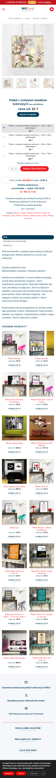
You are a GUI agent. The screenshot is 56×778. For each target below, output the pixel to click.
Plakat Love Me (41, 358)
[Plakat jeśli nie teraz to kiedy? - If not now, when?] (14, 599)
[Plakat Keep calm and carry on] (41, 642)
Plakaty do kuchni (34, 213)
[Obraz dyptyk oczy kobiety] (14, 471)
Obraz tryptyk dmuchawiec (14, 658)
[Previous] (6, 50)
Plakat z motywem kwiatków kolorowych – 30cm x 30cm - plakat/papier (30, 136)
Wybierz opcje (14, 365)
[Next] (49, 50)
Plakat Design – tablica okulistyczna (41, 529)
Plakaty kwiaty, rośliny (38, 216)
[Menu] (3, 9)
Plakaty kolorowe (22, 216)
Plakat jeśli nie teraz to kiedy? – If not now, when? (14, 615)
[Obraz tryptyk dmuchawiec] (14, 642)
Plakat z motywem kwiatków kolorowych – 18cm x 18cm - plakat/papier (30, 127)
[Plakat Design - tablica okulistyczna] (41, 512)
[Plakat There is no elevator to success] (41, 599)
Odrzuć (21, 773)
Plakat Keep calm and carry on (42, 659)
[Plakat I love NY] (41, 471)
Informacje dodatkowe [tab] (14, 241)
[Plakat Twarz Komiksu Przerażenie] (14, 384)
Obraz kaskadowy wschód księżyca (41, 444)
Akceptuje (8, 773)
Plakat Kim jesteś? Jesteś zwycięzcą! (41, 572)
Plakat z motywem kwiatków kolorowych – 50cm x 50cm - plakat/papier (30, 145)
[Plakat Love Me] (41, 343)
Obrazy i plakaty (40, 18)
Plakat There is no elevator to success (42, 615)
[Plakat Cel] (14, 512)
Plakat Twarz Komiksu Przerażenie (14, 401)
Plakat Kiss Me (14, 358)
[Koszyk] (52, 9)
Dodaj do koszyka (34, 169)
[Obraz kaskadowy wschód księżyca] (41, 427)
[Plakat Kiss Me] (14, 343)
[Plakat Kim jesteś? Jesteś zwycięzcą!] (41, 555)
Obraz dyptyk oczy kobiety (14, 486)
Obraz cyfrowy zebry (14, 443)
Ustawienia (34, 773)
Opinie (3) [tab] (7, 246)
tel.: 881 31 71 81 (28, 192)
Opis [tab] (5, 237)
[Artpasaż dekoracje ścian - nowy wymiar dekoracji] (28, 9)
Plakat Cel (14, 528)
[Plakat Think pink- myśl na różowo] (41, 384)
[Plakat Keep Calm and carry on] (14, 555)
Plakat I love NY (41, 486)
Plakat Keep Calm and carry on (14, 572)
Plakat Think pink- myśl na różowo (41, 401)
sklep (27, 18)
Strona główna (15, 18)
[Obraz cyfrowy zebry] (14, 427)
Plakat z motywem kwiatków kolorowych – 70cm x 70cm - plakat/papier (30, 155)
